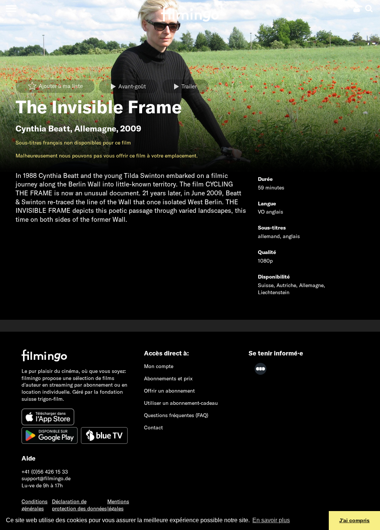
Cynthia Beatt (43, 128)
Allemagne (95, 128)
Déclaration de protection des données (79, 505)
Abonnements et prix (168, 378)
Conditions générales (35, 505)
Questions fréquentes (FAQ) (176, 415)
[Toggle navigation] (11, 8)
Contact (153, 427)
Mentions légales (118, 505)
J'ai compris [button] (354, 520)
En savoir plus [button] (271, 520)
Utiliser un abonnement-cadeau (181, 403)
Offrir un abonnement (169, 390)
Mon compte (158, 366)
